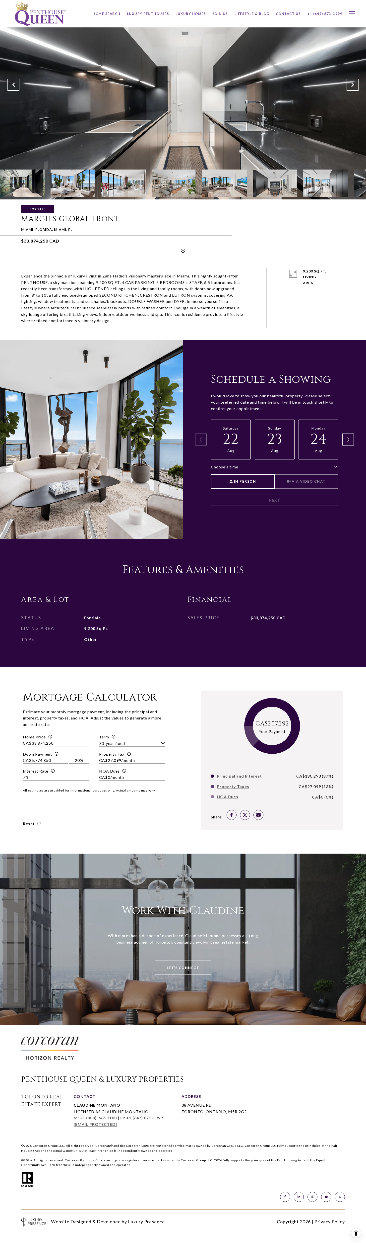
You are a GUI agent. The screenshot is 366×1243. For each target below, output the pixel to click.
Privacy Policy (329, 1221)
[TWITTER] (340, 1197)
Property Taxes (233, 787)
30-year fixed (112, 743)
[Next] (348, 439)
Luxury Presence (146, 1221)
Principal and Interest (239, 776)
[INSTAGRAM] (312, 1197)
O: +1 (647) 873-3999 (141, 1117)
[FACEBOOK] (285, 1197)
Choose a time (224, 466)
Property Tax (111, 754)
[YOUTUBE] (326, 1197)
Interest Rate (35, 771)
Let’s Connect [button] (183, 968)
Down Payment (37, 754)
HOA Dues (109, 771)
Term (104, 736)
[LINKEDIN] (299, 1197)
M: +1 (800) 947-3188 (95, 1117)
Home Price (34, 736)
